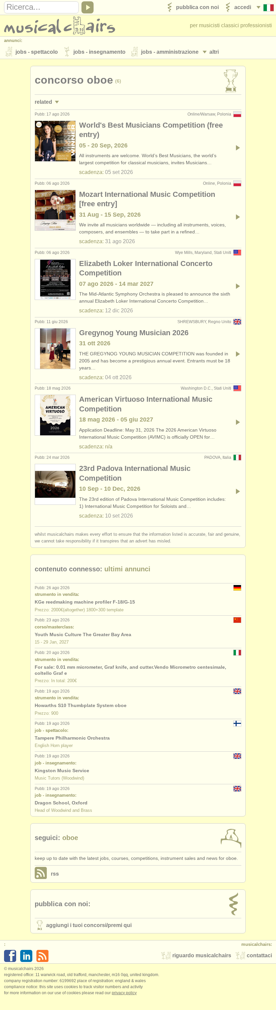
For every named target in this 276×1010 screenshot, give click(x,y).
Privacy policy (124, 993)
